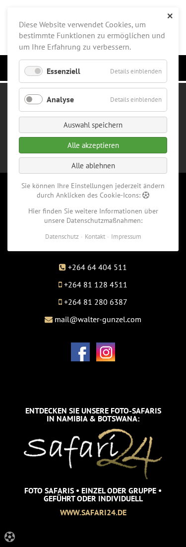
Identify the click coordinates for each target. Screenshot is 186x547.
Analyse (60, 99)
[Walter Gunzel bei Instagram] (105, 358)
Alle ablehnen (93, 165)
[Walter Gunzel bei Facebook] (80, 358)
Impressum (126, 236)
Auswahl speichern (93, 125)
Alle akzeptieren (93, 145)
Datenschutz (62, 236)
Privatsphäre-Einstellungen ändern (74, 538)
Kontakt (95, 236)
